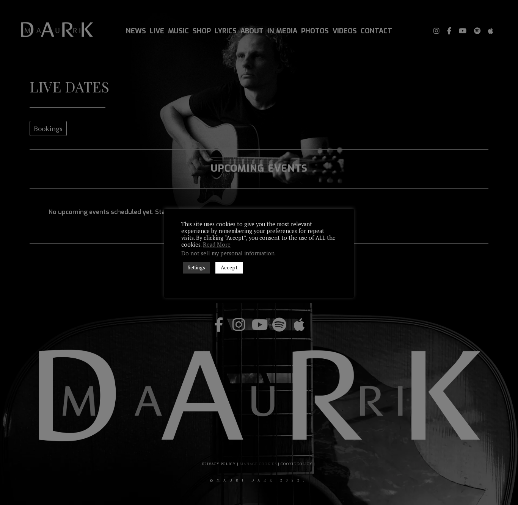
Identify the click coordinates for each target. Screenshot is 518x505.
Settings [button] (196, 267)
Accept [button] (229, 267)
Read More (217, 244)
